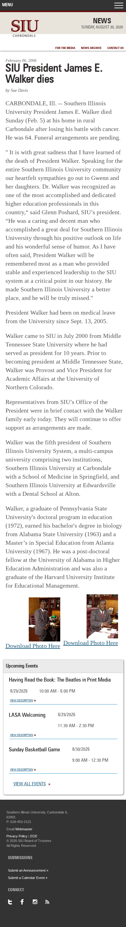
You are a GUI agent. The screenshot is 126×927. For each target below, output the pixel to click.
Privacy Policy (17, 836)
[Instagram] (38, 902)
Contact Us (115, 48)
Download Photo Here (33, 645)
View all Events (29, 784)
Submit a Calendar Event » (27, 878)
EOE (33, 836)
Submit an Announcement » (28, 870)
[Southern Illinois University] (25, 40)
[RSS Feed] (51, 902)
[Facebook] (26, 902)
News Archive (91, 48)
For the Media (65, 48)
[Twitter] (14, 902)
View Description (21, 700)
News (102, 21)
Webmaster (23, 829)
